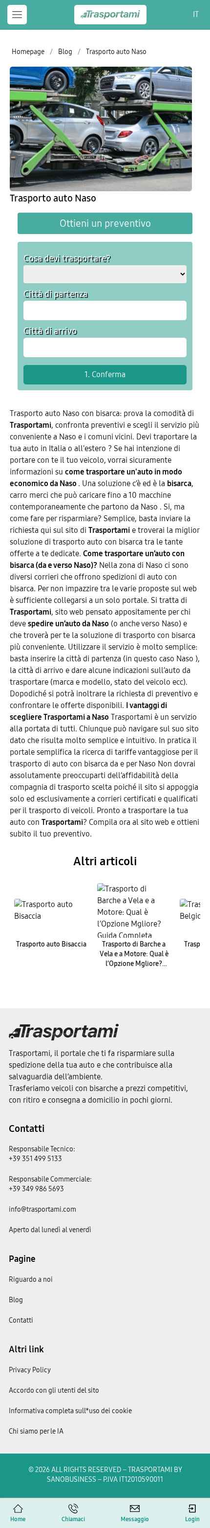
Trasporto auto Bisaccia (51, 944)
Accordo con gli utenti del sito (54, 1390)
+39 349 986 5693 (36, 1189)
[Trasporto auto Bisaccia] (51, 910)
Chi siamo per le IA (36, 1431)
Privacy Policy (30, 1370)
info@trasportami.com (42, 1209)
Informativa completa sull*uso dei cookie (70, 1411)
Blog (16, 1300)
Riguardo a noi (31, 1279)
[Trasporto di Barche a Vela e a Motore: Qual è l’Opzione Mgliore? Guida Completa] (134, 910)
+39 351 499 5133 (35, 1159)
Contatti (26, 1128)
